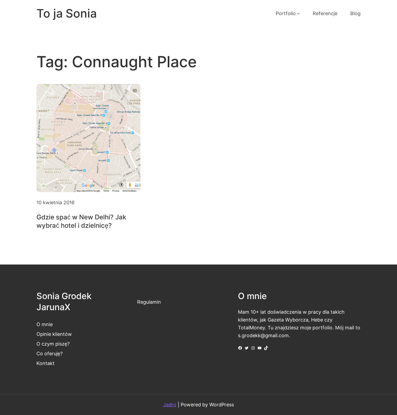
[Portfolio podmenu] (298, 13)
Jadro (169, 404)
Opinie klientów (54, 334)
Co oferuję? (49, 353)
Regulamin (149, 302)
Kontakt (45, 363)
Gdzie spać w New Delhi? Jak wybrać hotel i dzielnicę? (81, 221)
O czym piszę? (53, 344)
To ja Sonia (66, 13)
